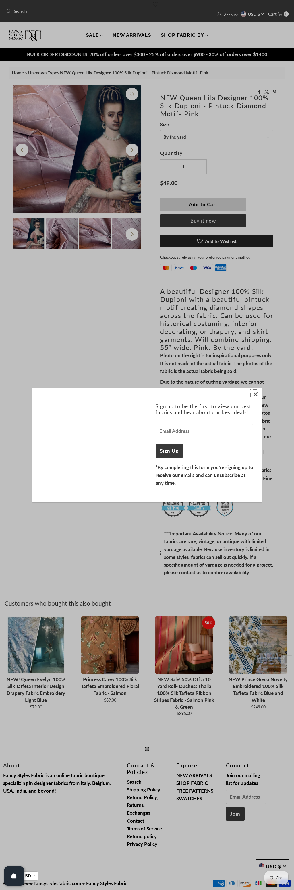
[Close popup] (255, 394)
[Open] (14, 876)
